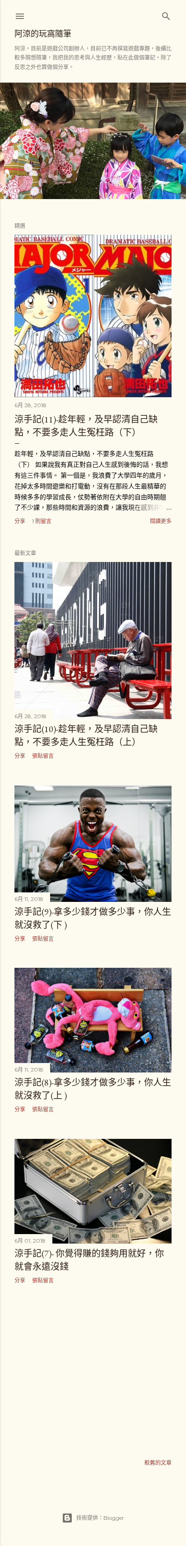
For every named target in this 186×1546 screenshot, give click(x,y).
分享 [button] (19, 521)
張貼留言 (43, 755)
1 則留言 (41, 521)
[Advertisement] (93, 1369)
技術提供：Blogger (100, 1517)
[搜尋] (166, 14)
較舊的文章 (158, 1462)
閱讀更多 (161, 521)
